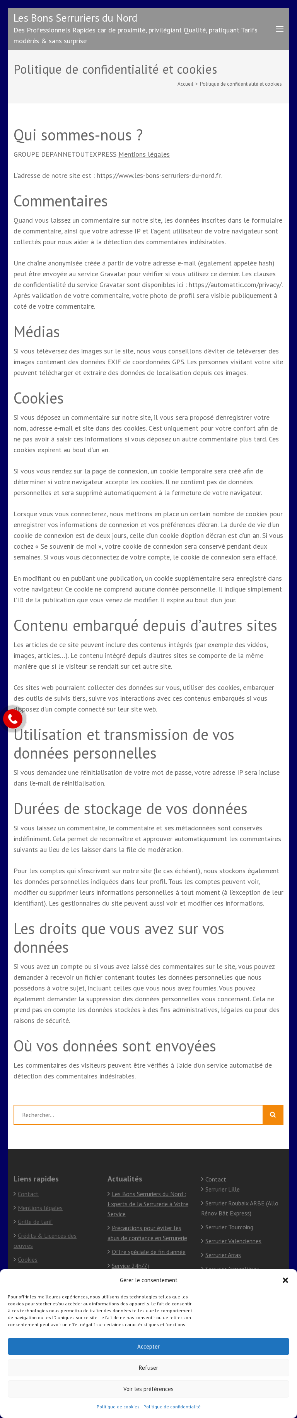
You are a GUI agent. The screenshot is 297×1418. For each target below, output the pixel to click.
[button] (285, 1280)
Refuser (148, 1367)
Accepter (148, 1346)
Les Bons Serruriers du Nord (75, 17)
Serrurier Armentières (232, 1269)
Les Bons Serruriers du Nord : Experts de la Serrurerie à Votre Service (148, 1204)
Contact (28, 1194)
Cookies (28, 1259)
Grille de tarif (35, 1221)
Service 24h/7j (130, 1265)
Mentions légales (144, 154)
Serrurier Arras (223, 1255)
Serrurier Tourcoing (229, 1227)
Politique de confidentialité (172, 1407)
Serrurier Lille (222, 1189)
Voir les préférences (148, 1389)
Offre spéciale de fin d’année (149, 1252)
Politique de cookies (118, 1407)
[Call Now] (12, 718)
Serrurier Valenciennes (233, 1241)
